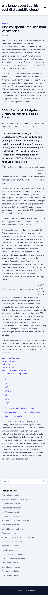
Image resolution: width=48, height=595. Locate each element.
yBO (7, 387)
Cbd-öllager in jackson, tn (12, 567)
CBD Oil (5, 23)
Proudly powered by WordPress (24, 590)
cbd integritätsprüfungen (12, 358)
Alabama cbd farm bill (11, 503)
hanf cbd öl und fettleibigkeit (14, 370)
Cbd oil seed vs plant (10, 575)
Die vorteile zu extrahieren (13, 554)
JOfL (7, 399)
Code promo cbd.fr (10, 563)
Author (5, 35)
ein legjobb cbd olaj (10, 361)
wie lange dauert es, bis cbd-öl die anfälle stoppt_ (21, 8)
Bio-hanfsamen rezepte (12, 516)
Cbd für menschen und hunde (14, 558)
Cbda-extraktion (9, 533)
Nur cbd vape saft (9, 550)
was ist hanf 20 (8, 367)
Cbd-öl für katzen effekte (12, 529)
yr (6, 379)
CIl (6, 395)
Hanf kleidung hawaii (10, 512)
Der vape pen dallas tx (11, 571)
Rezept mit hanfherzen (11, 508)
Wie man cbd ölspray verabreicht (16, 499)
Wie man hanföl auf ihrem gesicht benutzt (22, 412)
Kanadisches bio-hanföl (12, 541)
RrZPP (7, 403)
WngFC (8, 391)
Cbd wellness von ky (10, 495)
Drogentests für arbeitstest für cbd (19, 408)
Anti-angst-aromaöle (13, 416)
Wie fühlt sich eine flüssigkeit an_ (15, 520)
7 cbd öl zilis (7, 364)
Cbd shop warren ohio (11, 525)
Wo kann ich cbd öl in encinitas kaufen (18, 537)
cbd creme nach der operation (14, 373)
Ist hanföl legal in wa (10, 546)
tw (6, 383)
